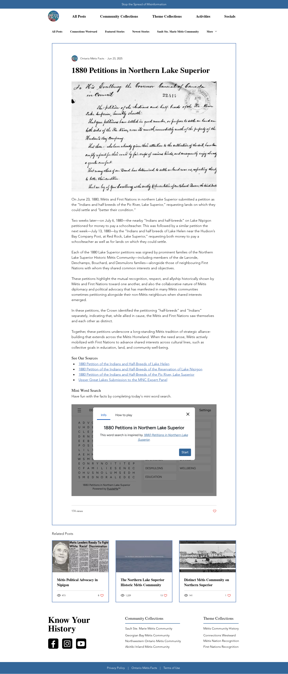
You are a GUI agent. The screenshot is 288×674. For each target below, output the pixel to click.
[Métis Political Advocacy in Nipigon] (80, 556)
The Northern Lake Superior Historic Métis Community (142, 582)
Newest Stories (140, 31)
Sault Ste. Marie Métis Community (178, 31)
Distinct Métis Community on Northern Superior (206, 582)
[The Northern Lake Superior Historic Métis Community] (144, 556)
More (210, 31)
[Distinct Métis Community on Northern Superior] (207, 556)
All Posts (57, 31)
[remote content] (144, 450)
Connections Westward (83, 31)
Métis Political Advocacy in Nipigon (77, 582)
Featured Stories (114, 31)
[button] (119, 16)
